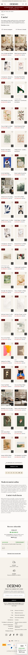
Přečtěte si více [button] (5, 25)
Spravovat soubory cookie (21, 629)
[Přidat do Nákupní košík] (12, 49)
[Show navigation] (2, 4)
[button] (22, 649)
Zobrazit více (14, 466)
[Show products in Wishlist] (22, 4)
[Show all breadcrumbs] (2, 11)
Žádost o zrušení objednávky (18, 626)
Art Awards (10, 628)
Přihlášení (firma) (9, 630)
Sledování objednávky (20, 615)
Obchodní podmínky (19, 617)
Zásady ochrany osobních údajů (14, 603)
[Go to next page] (21, 473)
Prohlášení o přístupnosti (7, 622)
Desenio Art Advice (19, 610)
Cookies (17, 619)
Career (11, 617)
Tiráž (12, 615)
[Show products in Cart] (25, 4)
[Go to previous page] (6, 473)
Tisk (12, 612)
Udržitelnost (10, 619)
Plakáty (7, 11)
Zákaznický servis (19, 612)
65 (19, 472)
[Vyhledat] (5, 4)
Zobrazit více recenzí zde (14, 553)
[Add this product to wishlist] (12, 35)
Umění (12, 11)
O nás (11, 610)
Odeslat (14, 600)
